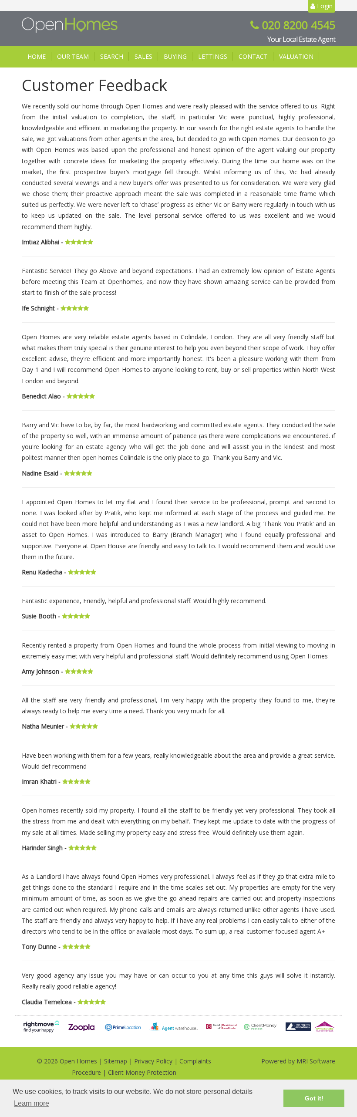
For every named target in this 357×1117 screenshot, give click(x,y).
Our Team (73, 56)
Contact (253, 56)
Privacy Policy (153, 1061)
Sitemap (115, 1061)
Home (36, 56)
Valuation (296, 56)
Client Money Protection (142, 1072)
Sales (143, 56)
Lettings (212, 56)
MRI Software (315, 1061)
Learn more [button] (31, 1103)
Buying (175, 56)
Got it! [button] (314, 1098)
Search (111, 56)
